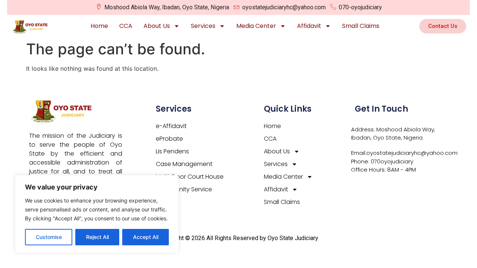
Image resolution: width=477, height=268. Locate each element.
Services (203, 26)
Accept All (145, 237)
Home (99, 26)
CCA (125, 26)
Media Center (256, 26)
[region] (97, 214)
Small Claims (360, 26)
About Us (156, 26)
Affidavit (309, 26)
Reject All (97, 237)
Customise (49, 237)
